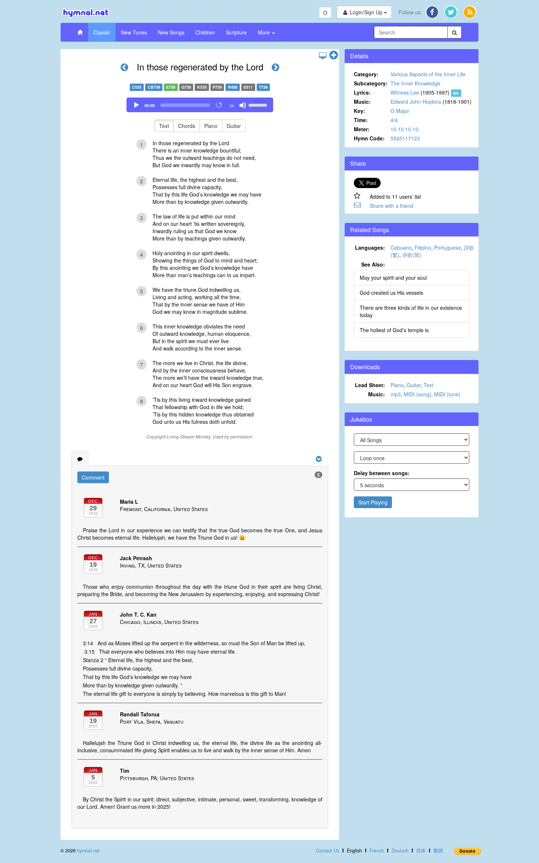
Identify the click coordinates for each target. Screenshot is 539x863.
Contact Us (327, 850)
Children (205, 32)
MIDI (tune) (447, 394)
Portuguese (447, 247)
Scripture (236, 32)
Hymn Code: (369, 138)
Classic (102, 32)
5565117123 (405, 138)
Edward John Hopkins (415, 101)
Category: (366, 74)
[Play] (136, 105)
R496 (233, 87)
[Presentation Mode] (322, 55)
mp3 (395, 394)
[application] (199, 105)
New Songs (171, 32)
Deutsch (400, 850)
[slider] (259, 104)
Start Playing (373, 502)
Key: (359, 110)
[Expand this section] (333, 55)
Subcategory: (371, 83)
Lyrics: (362, 92)
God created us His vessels (391, 292)
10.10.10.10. (405, 129)
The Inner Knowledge (415, 83)
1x (232, 105)
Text (164, 125)
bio (456, 93)
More (264, 32)
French (377, 850)
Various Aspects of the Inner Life (428, 74)
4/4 (394, 120)
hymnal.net (88, 850)
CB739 (154, 87)
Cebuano (401, 247)
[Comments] (80, 458)
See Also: (373, 264)
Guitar (234, 125)
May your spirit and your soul (393, 277)
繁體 (438, 850)
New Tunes (134, 32)
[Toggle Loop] (219, 105)
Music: (362, 101)
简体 (421, 850)
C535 (137, 87)
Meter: (362, 129)
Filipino (423, 247)
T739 (263, 87)
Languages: (370, 247)
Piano (210, 125)
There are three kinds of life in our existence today (411, 311)
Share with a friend (391, 205)
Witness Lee (404, 92)
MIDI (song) (417, 394)
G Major (399, 110)
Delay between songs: (382, 473)
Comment (93, 477)
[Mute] (242, 105)
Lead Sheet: (370, 385)
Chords (186, 125)
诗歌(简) (411, 254)
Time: (361, 120)
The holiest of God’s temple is (394, 330)
